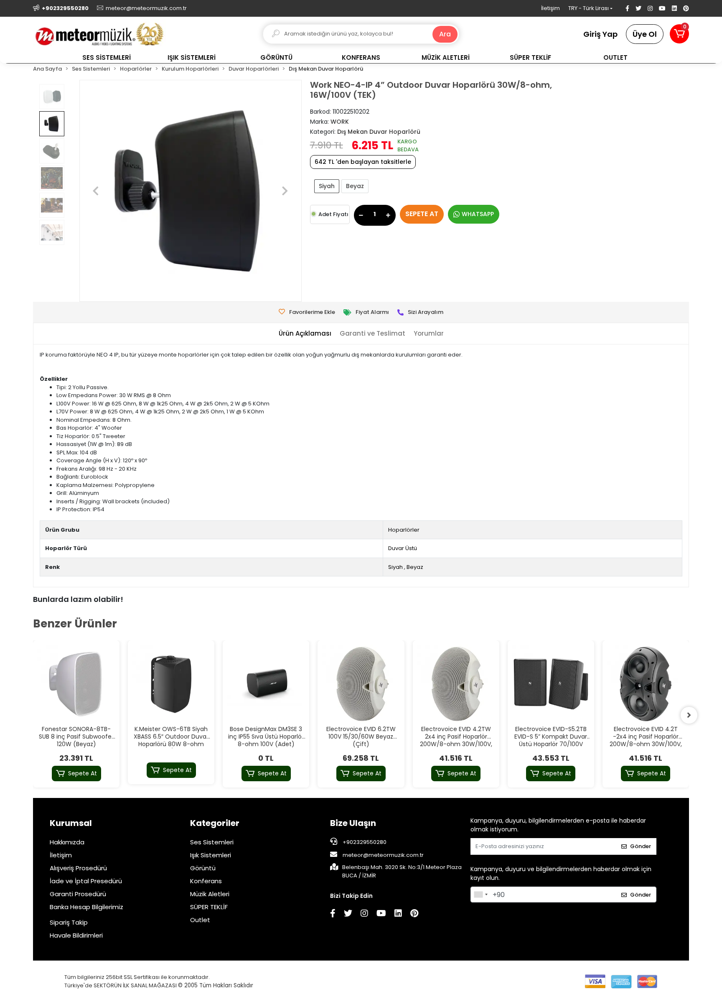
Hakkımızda (67, 842)
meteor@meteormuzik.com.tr (383, 855)
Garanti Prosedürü (78, 894)
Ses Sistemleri (212, 842)
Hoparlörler (403, 530)
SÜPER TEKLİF (209, 906)
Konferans (206, 881)
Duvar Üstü (402, 548)
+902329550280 (363, 842)
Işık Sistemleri (210, 855)
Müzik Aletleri (209, 894)
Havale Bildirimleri (76, 935)
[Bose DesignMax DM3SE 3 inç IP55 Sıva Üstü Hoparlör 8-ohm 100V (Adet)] (266, 684)
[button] (679, 33)
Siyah (327, 186)
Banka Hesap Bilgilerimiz (86, 906)
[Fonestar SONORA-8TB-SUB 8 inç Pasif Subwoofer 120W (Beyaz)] (76, 684)
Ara (445, 34)
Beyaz (355, 186)
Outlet (200, 919)
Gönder (640, 846)
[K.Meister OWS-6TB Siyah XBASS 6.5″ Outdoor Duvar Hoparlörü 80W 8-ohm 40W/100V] (171, 684)
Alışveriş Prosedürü (78, 868)
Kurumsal (71, 823)
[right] (689, 715)
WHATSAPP (478, 214)
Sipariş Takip (69, 922)
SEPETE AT (421, 214)
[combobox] (480, 894)
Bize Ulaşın (353, 823)
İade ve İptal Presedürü (86, 881)
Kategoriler (214, 823)
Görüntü (203, 868)
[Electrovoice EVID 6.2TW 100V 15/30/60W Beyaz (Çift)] (361, 684)
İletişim (550, 8)
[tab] (305, 334)
